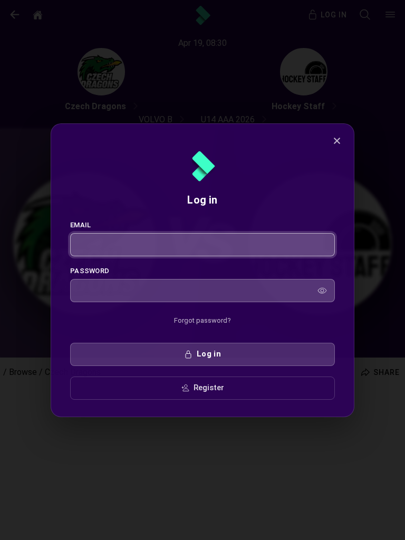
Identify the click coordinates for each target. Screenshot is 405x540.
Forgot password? (202, 320)
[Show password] (322, 290)
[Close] (336, 140)
